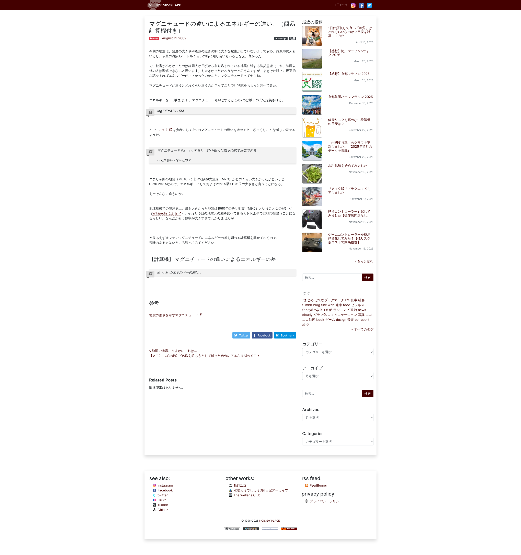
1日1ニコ (341, 5)
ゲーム (330, 320)
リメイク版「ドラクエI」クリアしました (349, 191)
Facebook (264, 335)
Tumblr (163, 505)
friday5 (307, 310)
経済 (305, 324)
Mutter (154, 38)
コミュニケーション (342, 315)
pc (357, 320)
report (364, 320)
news (362, 310)
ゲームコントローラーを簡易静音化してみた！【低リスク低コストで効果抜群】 (349, 238)
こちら (164, 130)
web (331, 305)
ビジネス (357, 305)
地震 (292, 38)
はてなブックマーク (329, 300)
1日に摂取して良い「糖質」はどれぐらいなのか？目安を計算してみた (350, 32)
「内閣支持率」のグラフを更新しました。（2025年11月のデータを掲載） (350, 146)
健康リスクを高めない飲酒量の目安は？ (349, 122)
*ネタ (318, 310)
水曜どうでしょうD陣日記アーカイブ (261, 490)
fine (324, 305)
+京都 (327, 310)
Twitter (243, 335)
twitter (163, 495)
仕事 (354, 300)
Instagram (165, 485)
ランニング (341, 310)
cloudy (307, 315)
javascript (281, 38)
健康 (338, 305)
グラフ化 (320, 315)
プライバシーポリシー (326, 501)
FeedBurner (318, 485)
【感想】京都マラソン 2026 (349, 74)
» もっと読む (363, 261)
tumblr (307, 305)
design (341, 320)
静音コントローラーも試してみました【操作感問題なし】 (349, 213)
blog (316, 305)
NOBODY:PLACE (269, 520)
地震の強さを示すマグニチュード (173, 315)
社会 (361, 300)
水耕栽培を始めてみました (347, 166)
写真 (361, 315)
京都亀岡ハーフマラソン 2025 (350, 97)
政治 (353, 310)
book (320, 320)
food (346, 305)
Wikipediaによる (164, 213)
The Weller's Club (247, 495)
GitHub (163, 510)
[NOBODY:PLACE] (165, 5)
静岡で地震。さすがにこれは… (174, 351)
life (347, 300)
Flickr (162, 500)
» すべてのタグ (362, 329)
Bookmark (287, 335)
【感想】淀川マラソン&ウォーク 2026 (350, 53)
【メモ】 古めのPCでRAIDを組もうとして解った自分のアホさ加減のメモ (203, 356)
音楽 (350, 320)
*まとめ (308, 300)
